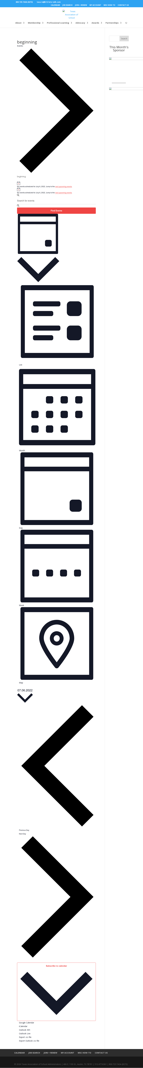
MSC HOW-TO (109, 5)
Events (20, 45)
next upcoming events (63, 186)
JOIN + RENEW (81, 5)
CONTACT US (123, 5)
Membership (34, 23)
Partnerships (112, 23)
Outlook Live (24, 1033)
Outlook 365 (24, 1030)
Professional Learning (58, 23)
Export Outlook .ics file (29, 1040)
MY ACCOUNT (95, 5)
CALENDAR (55, 5)
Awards (95, 23)
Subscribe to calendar (56, 965)
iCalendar (23, 1026)
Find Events (56, 210)
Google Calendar (26, 1022)
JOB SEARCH (67, 5)
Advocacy (80, 23)
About (18, 23)
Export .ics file (25, 1037)
